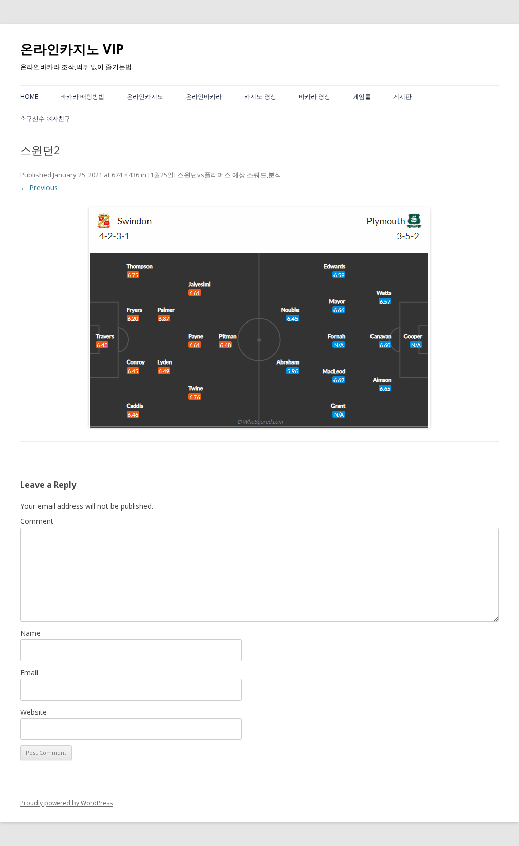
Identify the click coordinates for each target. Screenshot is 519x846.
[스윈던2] (259, 317)
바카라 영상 (314, 96)
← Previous (39, 187)
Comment (36, 521)
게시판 (402, 96)
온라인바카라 (204, 96)
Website (33, 712)
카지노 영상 (260, 96)
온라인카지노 (145, 96)
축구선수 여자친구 (45, 118)
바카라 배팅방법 (82, 96)
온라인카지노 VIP (72, 48)
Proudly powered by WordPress (66, 803)
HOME (29, 96)
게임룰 (362, 96)
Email (29, 672)
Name (30, 633)
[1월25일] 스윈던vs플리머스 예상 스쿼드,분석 (214, 174)
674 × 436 (125, 174)
